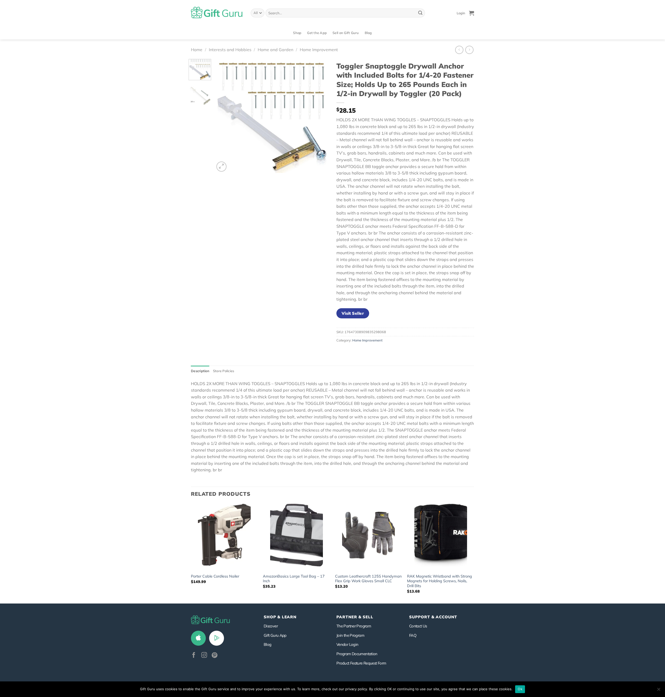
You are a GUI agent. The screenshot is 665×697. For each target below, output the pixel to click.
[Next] (319, 115)
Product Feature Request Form (361, 663)
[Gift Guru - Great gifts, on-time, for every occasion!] (217, 13)
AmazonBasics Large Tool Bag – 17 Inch (294, 579)
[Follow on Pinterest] (214, 655)
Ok (520, 689)
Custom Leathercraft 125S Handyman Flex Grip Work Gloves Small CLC (368, 579)
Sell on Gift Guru (345, 33)
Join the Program (350, 635)
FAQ (412, 635)
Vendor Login (347, 644)
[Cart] (471, 13)
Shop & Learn (280, 616)
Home (196, 49)
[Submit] (420, 13)
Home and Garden (275, 49)
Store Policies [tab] (223, 371)
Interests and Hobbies (230, 49)
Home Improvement (319, 49)
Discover (271, 626)
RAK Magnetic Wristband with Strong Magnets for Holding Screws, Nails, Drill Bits (439, 581)
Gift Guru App (275, 635)
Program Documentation (356, 653)
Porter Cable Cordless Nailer (215, 576)
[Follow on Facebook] (194, 655)
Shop (297, 33)
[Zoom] (221, 167)
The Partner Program (353, 626)
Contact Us (418, 626)
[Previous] (223, 115)
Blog (368, 33)
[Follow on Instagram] (204, 655)
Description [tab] (200, 371)
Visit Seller (353, 313)
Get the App (317, 33)
